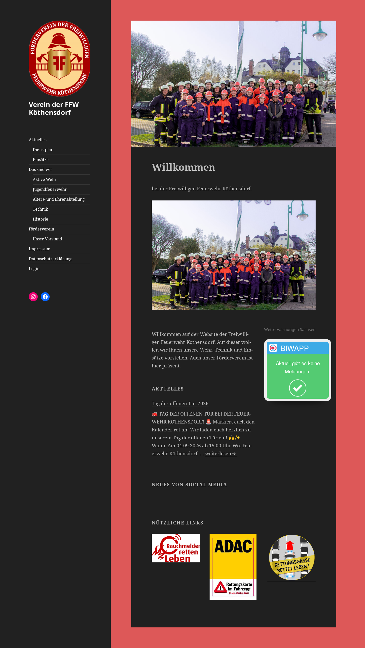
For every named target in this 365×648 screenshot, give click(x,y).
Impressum (39, 249)
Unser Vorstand (47, 239)
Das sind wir (40, 169)
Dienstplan (43, 149)
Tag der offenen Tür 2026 (180, 403)
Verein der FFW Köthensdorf (54, 108)
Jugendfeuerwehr (50, 189)
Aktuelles (37, 139)
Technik (40, 209)
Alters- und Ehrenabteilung (59, 199)
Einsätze (41, 159)
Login (34, 268)
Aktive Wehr (45, 179)
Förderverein (41, 229)
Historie (40, 219)
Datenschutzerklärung (50, 258)
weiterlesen (221, 453)
